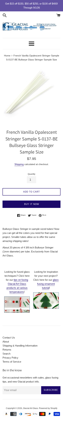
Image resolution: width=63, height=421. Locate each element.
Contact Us (9, 337)
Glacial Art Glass (30, 408)
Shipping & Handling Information (20, 345)
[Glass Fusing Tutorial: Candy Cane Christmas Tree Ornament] (46, 307)
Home (7, 55)
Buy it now (31, 204)
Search (6, 353)
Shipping (19, 164)
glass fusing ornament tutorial (48, 283)
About (6, 341)
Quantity (31, 174)
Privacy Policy (10, 357)
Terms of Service (12, 361)
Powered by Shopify (48, 408)
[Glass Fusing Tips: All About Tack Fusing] (17, 311)
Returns (7, 349)
